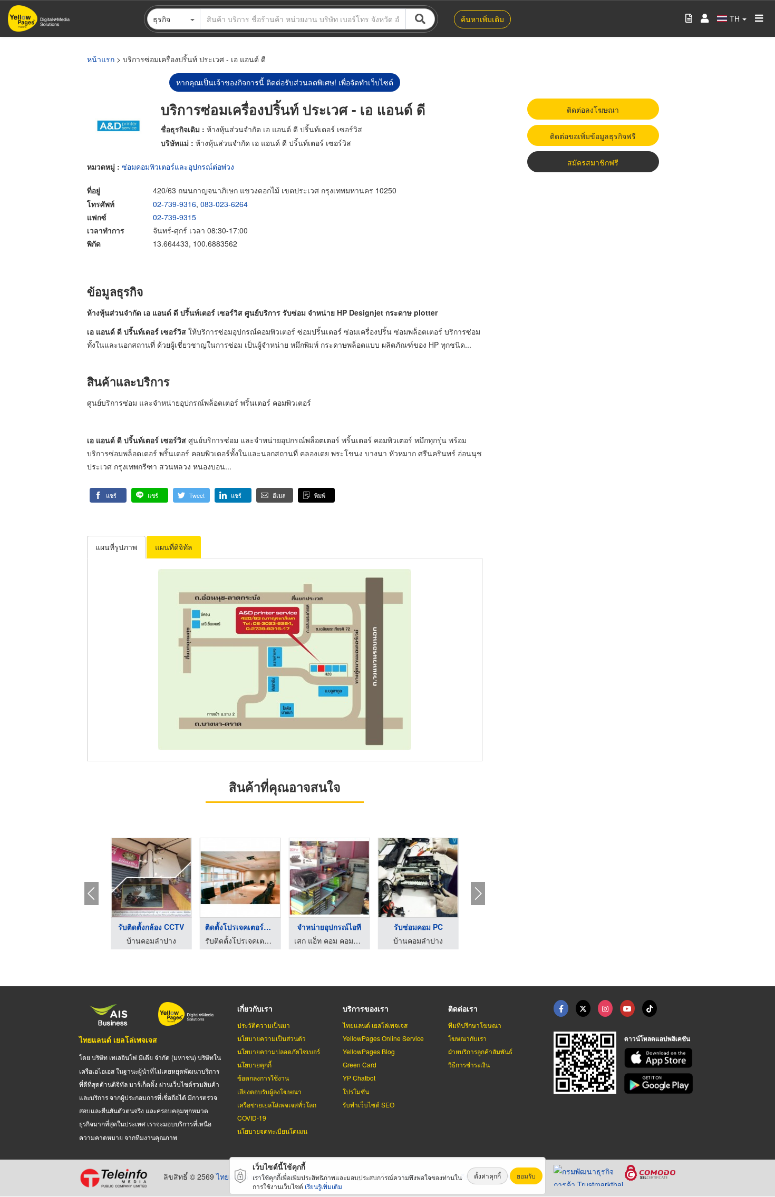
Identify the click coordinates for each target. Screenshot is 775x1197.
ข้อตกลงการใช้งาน (263, 1077)
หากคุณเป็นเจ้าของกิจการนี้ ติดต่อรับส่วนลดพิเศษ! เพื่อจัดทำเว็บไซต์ (284, 82)
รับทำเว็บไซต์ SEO (368, 1104)
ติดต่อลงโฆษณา (593, 109)
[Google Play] (660, 1083)
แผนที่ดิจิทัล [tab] (173, 547)
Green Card (359, 1064)
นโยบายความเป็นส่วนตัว (271, 1038)
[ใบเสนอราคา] (688, 18)
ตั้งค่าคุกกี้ (487, 1175)
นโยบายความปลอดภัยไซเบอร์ (278, 1051)
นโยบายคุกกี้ (254, 1064)
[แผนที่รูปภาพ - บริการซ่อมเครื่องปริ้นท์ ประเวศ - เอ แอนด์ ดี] (284, 659)
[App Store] (660, 1058)
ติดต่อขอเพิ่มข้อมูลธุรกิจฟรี (593, 136)
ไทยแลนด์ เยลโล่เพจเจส (118, 1039)
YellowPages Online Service (383, 1038)
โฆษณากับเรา (467, 1038)
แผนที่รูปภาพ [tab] (116, 547)
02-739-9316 (174, 204)
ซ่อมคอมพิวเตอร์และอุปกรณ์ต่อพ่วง (178, 166)
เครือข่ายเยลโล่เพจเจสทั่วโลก (276, 1104)
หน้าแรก (100, 59)
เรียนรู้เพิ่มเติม (323, 1186)
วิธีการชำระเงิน (469, 1064)
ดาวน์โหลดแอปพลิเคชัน (657, 1038)
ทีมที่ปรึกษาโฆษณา (474, 1025)
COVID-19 (251, 1117)
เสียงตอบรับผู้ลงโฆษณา (269, 1091)
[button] (108, 495)
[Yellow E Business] (561, 1008)
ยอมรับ (526, 1175)
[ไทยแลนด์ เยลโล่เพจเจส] (583, 1008)
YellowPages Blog (369, 1051)
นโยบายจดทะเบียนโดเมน (272, 1130)
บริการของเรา (366, 1008)
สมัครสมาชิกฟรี (592, 162)
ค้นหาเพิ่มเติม (482, 19)
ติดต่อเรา (463, 1008)
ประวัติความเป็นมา (263, 1025)
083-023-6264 (224, 204)
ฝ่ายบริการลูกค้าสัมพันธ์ (480, 1051)
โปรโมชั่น (356, 1091)
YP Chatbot (359, 1077)
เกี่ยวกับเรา (255, 1008)
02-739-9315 (174, 217)
